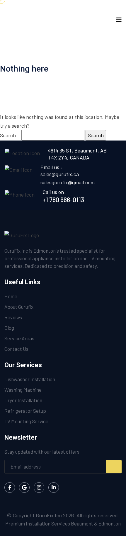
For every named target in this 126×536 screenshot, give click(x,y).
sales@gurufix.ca (59, 174)
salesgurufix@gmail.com (67, 182)
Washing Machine (23, 390)
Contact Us (16, 349)
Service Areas (19, 338)
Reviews (13, 317)
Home (10, 296)
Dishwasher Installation (29, 379)
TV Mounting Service (26, 421)
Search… (10, 135)
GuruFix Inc (49, 515)
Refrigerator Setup (25, 411)
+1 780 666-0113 (63, 199)
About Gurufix (18, 307)
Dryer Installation (23, 400)
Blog (9, 328)
